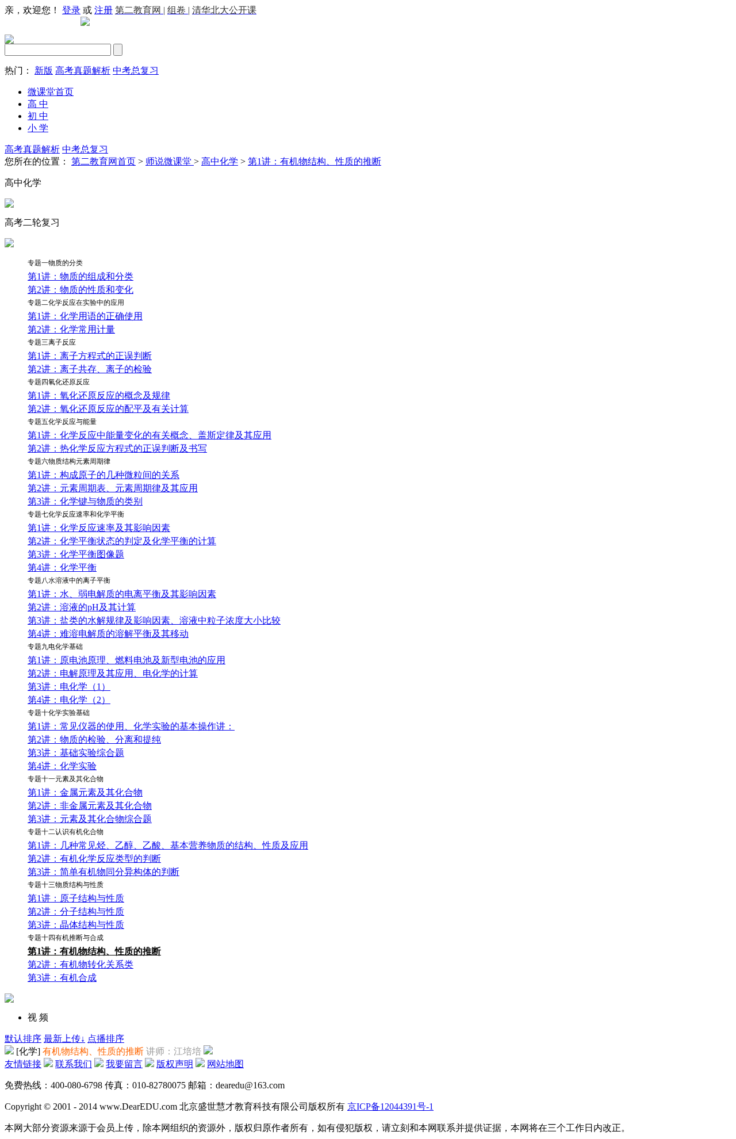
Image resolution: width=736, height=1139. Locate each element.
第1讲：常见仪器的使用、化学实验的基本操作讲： (131, 726)
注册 (103, 10)
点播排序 (105, 1039)
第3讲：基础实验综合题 (76, 753)
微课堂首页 (51, 92)
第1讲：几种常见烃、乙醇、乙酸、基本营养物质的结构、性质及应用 (168, 845)
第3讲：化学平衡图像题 (76, 554)
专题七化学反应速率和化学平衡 (76, 514)
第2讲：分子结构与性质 (76, 911)
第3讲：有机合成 (62, 978)
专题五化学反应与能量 (62, 422)
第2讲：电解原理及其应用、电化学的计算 (113, 673)
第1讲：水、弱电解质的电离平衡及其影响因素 (122, 594)
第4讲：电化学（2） (69, 700)
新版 (43, 70)
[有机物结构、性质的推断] (9, 1051)
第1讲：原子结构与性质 (76, 898)
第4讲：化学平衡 (62, 567)
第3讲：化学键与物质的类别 (85, 501)
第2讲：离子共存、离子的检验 (90, 369)
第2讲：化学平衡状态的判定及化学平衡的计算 (122, 541)
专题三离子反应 (52, 342)
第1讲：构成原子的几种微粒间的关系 (103, 475)
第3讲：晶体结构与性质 (76, 925)
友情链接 (23, 1064)
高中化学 (219, 161)
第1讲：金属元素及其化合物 (85, 792)
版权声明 (174, 1064)
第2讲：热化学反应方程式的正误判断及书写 (117, 448)
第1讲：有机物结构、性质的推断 (314, 161)
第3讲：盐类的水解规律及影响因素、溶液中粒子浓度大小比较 (154, 620)
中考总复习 (136, 70)
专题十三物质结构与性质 (65, 885)
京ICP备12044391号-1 (390, 1106)
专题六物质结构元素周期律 (69, 461)
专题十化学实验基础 (59, 713)
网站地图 (225, 1064)
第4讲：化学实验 (62, 766)
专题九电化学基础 (55, 647)
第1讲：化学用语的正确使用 (85, 316)
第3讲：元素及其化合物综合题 (90, 819)
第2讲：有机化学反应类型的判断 (94, 858)
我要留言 (124, 1064)
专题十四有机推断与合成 (65, 938)
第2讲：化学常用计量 (71, 329)
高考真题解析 (82, 70)
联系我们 (73, 1064)
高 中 (38, 104)
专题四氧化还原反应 (59, 382)
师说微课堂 (169, 161)
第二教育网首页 (103, 161)
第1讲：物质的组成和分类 (80, 276)
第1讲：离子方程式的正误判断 (90, 356)
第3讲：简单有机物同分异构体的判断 (103, 872)
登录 (71, 10)
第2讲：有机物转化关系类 (80, 964)
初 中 (38, 116)
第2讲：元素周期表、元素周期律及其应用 (113, 488)
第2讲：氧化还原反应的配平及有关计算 (108, 409)
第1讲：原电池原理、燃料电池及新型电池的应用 (126, 660)
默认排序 (23, 1039)
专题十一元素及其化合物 (65, 779)
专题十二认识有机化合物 (65, 832)
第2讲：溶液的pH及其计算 (82, 607)
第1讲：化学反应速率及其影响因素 (99, 528)
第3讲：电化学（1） (69, 686)
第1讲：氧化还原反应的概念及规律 (99, 395)
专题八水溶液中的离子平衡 (69, 580)
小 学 (38, 128)
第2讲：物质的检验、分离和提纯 (94, 739)
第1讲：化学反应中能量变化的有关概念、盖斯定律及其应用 (149, 435)
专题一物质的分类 (55, 263)
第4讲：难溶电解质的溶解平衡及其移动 (108, 634)
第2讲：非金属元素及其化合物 (90, 806)
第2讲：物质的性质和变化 (80, 290)
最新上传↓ (64, 1039)
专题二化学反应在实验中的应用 (76, 303)
